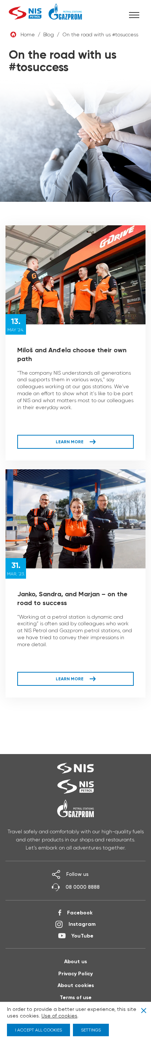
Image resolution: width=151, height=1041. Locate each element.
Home (28, 34)
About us (75, 961)
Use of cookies (59, 1016)
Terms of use (76, 997)
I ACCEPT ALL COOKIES (38, 1030)
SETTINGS (91, 1030)
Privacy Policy (75, 973)
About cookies (76, 985)
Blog (48, 34)
